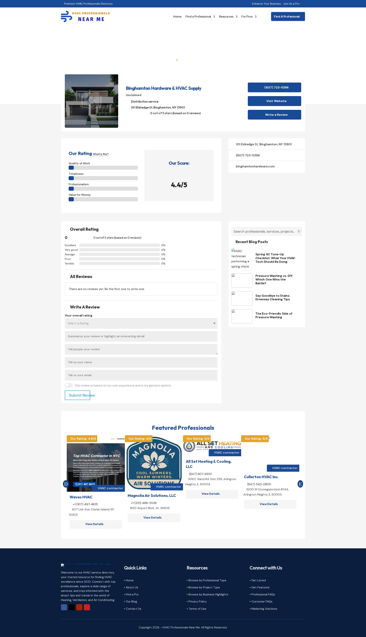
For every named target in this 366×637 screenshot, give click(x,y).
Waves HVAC (81, 497)
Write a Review (276, 115)
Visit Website (276, 101)
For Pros (246, 16)
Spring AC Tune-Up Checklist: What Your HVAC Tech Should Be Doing (275, 257)
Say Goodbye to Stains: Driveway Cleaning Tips (272, 297)
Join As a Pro (291, 3)
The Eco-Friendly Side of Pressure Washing (273, 315)
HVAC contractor (110, 488)
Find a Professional (198, 16)
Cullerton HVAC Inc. (261, 476)
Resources (226, 16)
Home (177, 16)
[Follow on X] (72, 607)
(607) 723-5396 (276, 87)
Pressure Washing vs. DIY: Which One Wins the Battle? (274, 279)
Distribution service (144, 101)
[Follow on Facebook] (64, 607)
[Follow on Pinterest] (87, 607)
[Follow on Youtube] (79, 607)
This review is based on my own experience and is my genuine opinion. (123, 385)
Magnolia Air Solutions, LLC (152, 495)
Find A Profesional (286, 16)
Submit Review (79, 395)
